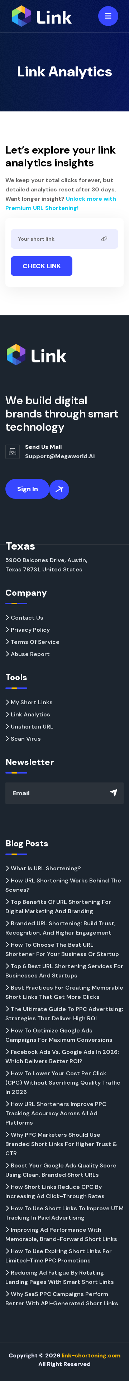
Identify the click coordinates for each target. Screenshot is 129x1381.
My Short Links (32, 702)
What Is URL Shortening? (46, 868)
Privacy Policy (30, 630)
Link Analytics (30, 714)
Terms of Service (35, 642)
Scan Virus (26, 738)
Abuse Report (30, 654)
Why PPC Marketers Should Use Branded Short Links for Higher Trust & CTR (61, 1144)
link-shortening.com (91, 1355)
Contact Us (27, 617)
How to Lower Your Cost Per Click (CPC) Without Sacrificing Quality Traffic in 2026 (62, 1083)
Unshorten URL (32, 726)
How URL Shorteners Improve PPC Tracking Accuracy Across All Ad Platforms (55, 1113)
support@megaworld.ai (60, 456)
